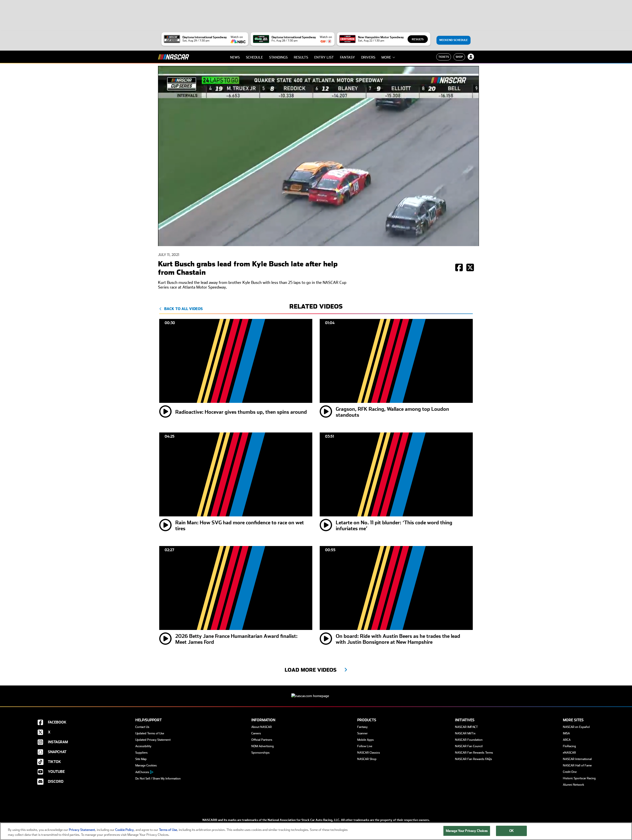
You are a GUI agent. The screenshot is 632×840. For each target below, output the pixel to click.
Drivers (368, 57)
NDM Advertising (262, 746)
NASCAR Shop (366, 759)
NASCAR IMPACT (466, 727)
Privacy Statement (82, 830)
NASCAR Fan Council (469, 746)
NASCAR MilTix (465, 733)
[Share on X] (470, 268)
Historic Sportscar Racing (579, 778)
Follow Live (364, 746)
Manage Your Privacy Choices (467, 831)
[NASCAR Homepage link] (316, 692)
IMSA (566, 733)
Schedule (254, 57)
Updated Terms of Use (149, 733)
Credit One (570, 772)
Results (418, 39)
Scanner (362, 733)
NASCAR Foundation (469, 740)
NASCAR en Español (576, 727)
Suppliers (141, 752)
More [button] (386, 57)
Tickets (443, 56)
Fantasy (347, 57)
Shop (459, 56)
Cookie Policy (124, 830)
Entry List (324, 57)
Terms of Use (168, 830)
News (235, 57)
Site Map (141, 759)
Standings (278, 57)
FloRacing (569, 746)
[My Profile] (470, 57)
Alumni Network (573, 784)
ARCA (567, 740)
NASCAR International (577, 759)
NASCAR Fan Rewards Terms (474, 752)
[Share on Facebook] (459, 268)
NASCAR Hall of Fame (577, 765)
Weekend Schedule (453, 40)
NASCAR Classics (368, 752)
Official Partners (261, 740)
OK (511, 831)
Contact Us (142, 727)
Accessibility (143, 746)
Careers (256, 733)
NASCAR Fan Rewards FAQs (473, 759)
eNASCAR (569, 752)
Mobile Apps (365, 740)
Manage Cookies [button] (146, 765)
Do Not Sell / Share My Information (158, 778)
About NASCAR (261, 727)
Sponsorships (260, 752)
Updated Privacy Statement (153, 740)
